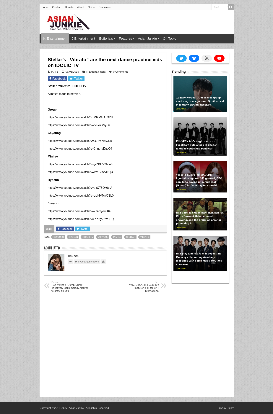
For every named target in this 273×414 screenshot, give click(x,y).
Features (125, 38)
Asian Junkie (147, 38)
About (80, 7)
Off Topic (169, 38)
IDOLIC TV (88, 237)
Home (44, 7)
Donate (69, 7)
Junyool (103, 237)
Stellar (130, 237)
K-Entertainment (55, 38)
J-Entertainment (83, 38)
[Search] (231, 7)
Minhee (117, 237)
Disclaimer (105, 7)
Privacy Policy (225, 407)
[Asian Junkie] (66, 21)
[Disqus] (105, 345)
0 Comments (120, 71)
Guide (91, 7)
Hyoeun (73, 237)
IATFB (54, 71)
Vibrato (144, 237)
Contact (56, 7)
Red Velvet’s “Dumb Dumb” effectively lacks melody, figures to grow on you (69, 286)
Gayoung (58, 237)
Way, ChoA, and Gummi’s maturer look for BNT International (144, 286)
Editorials (106, 38)
